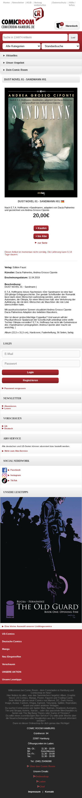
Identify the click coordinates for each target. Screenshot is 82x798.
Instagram (15, 475)
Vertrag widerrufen (40, 3)
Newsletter (18, 2)
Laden (42, 781)
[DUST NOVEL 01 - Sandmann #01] (41, 142)
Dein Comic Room (17, 69)
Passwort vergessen (15, 388)
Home (6, 2)
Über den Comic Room (42, 766)
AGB (29, 2)
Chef (42, 786)
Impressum (34, 791)
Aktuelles (11, 55)
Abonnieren (10, 406)
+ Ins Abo (41, 236)
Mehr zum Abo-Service (16, 451)
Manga (5, 649)
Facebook (15, 470)
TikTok (13, 480)
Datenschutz (59, 2)
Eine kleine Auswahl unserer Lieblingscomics (28, 626)
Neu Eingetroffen (11, 656)
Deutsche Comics (12, 641)
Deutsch (8, 428)
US (5, 426)
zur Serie (42, 243)
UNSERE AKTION (11, 672)
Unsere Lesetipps (11, 679)
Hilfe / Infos (72, 3)
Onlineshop (42, 776)
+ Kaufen (41, 228)
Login (30, 372)
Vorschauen (8, 664)
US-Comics (8, 634)
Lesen (7, 408)
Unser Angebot (15, 62)
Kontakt (49, 791)
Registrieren (30, 380)
